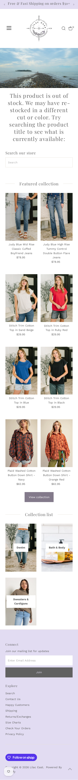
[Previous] (4, 4)
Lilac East (36, 767)
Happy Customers (17, 704)
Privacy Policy (14, 734)
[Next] (73, 4)
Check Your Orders (17, 728)
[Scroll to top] (70, 769)
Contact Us (12, 699)
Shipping (11, 710)
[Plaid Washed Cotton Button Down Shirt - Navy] (21, 443)
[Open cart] (70, 28)
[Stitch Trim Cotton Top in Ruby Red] (57, 298)
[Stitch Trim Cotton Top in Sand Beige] (21, 298)
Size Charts (13, 722)
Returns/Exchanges (18, 716)
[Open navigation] (9, 28)
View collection (39, 497)
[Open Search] (63, 28)
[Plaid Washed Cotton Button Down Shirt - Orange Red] (57, 443)
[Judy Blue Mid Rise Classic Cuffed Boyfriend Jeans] (21, 217)
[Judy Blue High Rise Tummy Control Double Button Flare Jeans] (57, 217)
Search (10, 693)
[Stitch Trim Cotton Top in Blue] (21, 371)
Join (39, 672)
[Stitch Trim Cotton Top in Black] (57, 371)
